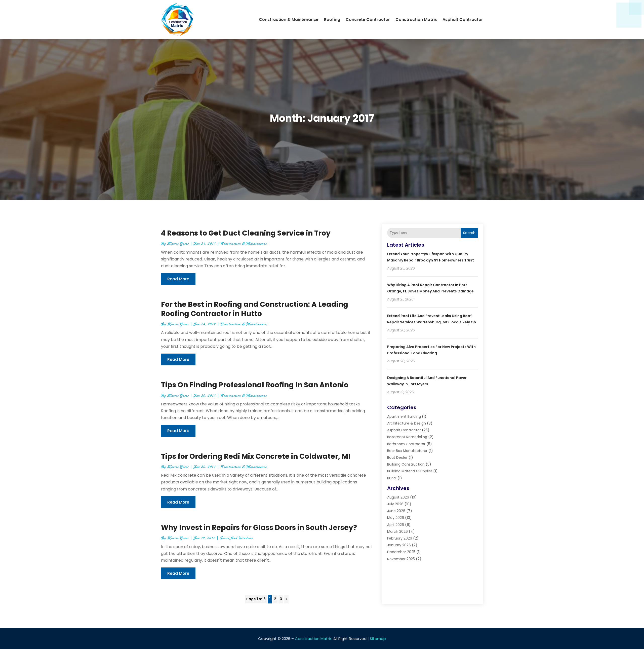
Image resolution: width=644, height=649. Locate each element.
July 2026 (395, 504)
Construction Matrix (416, 19)
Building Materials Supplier (409, 471)
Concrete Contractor (368, 19)
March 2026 (397, 531)
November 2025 (401, 558)
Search (469, 232)
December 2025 (401, 551)
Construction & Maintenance (288, 19)
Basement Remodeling (407, 436)
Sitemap (378, 638)
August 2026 (398, 497)
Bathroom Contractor (406, 443)
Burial (391, 478)
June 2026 (396, 510)
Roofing (332, 19)
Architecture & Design (406, 423)
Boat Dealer (397, 457)
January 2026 (399, 545)
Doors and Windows (236, 538)
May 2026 (395, 517)
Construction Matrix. (313, 638)
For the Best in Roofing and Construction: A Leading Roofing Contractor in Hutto (254, 308)
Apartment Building (404, 416)
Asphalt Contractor (462, 19)
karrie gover (178, 244)
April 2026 (395, 524)
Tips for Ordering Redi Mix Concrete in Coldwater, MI (255, 456)
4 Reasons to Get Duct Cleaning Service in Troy (246, 233)
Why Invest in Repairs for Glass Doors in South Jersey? (259, 527)
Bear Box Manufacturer (407, 450)
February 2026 (399, 538)
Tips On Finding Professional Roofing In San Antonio (254, 385)
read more (178, 279)
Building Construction (406, 464)
